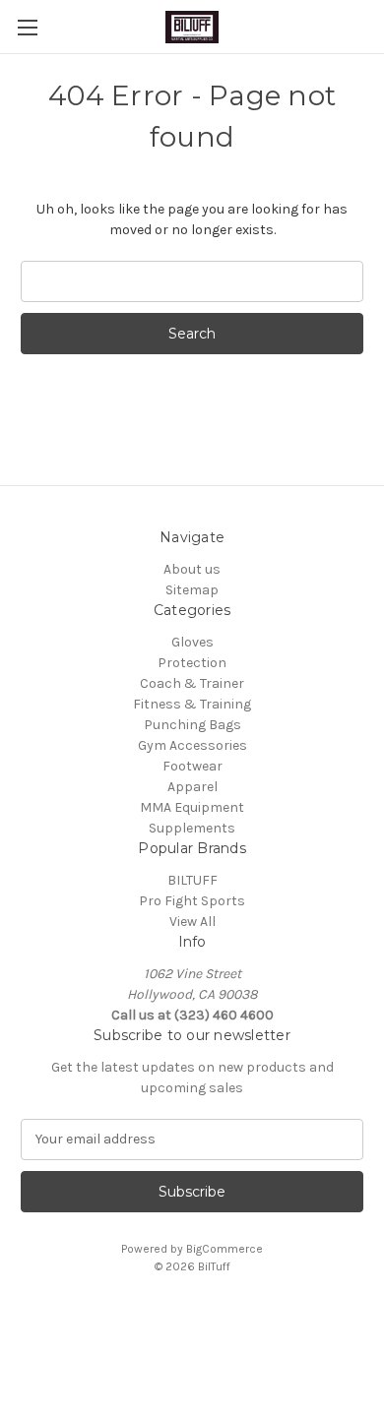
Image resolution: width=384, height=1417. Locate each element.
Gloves (192, 642)
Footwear (192, 766)
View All (192, 921)
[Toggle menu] (27, 27)
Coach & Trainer (192, 683)
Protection (192, 662)
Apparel (192, 786)
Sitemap (192, 590)
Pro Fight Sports (192, 901)
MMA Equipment (192, 807)
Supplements (192, 828)
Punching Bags (192, 724)
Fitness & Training (192, 704)
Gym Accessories (192, 745)
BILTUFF (192, 880)
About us (192, 569)
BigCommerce (224, 1249)
